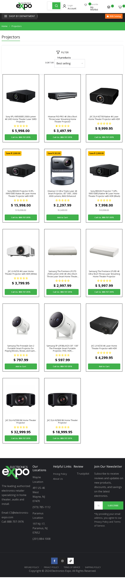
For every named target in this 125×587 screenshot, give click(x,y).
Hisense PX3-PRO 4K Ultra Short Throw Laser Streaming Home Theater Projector (62, 119)
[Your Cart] (120, 7)
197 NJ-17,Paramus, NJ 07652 (40, 528)
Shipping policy (93, 567)
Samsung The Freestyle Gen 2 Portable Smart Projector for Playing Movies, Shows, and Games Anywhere (21, 348)
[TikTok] (70, 561)
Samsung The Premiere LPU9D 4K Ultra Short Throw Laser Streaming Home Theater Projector (104, 274)
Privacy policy (51, 567)
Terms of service (72, 567)
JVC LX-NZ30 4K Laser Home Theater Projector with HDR (104, 347)
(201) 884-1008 (41, 539)
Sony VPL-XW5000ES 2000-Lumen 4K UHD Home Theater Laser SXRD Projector (21, 119)
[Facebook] (54, 561)
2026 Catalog (115, 16)
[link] (118, 560)
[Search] (56, 5)
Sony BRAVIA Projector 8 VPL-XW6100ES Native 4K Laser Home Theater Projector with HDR (21, 194)
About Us (58, 478)
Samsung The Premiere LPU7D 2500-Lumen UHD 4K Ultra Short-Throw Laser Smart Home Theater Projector (62, 274)
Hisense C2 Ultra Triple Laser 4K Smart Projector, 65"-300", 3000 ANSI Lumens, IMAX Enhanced (62, 194)
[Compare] (108, 7)
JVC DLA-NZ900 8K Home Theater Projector (21, 421)
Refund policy (31, 567)
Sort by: (49, 62)
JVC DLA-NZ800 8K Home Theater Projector (62, 421)
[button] (21, 125)
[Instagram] (62, 561)
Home (4, 26)
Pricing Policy (60, 473)
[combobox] (49, 6)
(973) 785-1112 (42, 507)
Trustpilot (83, 473)
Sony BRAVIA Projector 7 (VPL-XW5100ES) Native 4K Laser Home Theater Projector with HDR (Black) (104, 194)
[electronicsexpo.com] (24, 10)
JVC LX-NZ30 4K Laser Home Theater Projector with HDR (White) (21, 272)
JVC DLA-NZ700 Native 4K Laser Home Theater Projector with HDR (104, 117)
